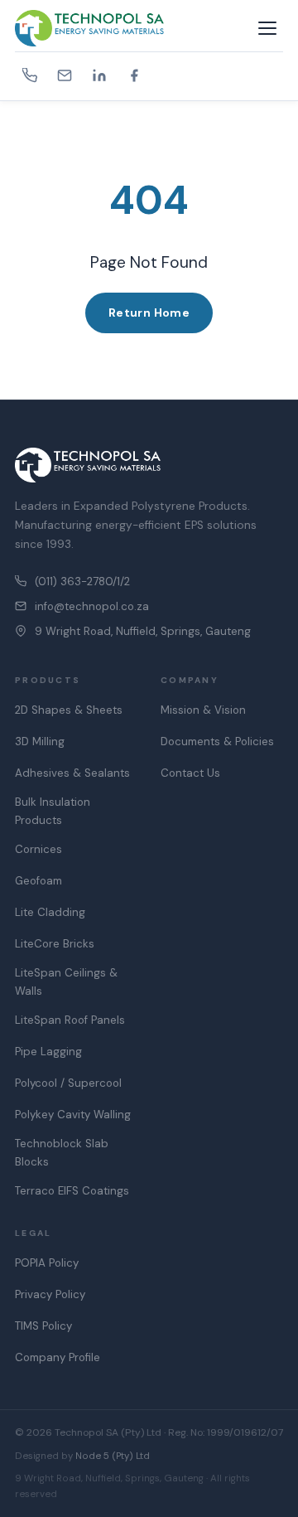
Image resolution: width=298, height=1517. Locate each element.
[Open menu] (267, 28)
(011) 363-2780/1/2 (82, 581)
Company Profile (57, 1357)
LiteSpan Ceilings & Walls (66, 982)
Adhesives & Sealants (72, 773)
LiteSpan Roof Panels (70, 1020)
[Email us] (64, 75)
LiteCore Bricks (54, 944)
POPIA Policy (47, 1263)
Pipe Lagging (48, 1051)
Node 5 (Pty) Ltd (112, 1456)
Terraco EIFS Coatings (72, 1191)
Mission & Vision (203, 710)
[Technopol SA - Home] (133, 28)
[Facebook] (134, 75)
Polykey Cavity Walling (73, 1114)
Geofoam (38, 881)
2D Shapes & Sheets (69, 710)
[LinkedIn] (99, 75)
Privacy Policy (50, 1294)
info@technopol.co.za (92, 606)
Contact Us (190, 773)
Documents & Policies (217, 741)
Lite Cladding (50, 912)
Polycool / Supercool (68, 1083)
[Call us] (30, 75)
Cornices (38, 849)
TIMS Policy (43, 1326)
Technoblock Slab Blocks (61, 1153)
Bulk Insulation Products (52, 811)
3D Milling (40, 741)
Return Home (149, 312)
